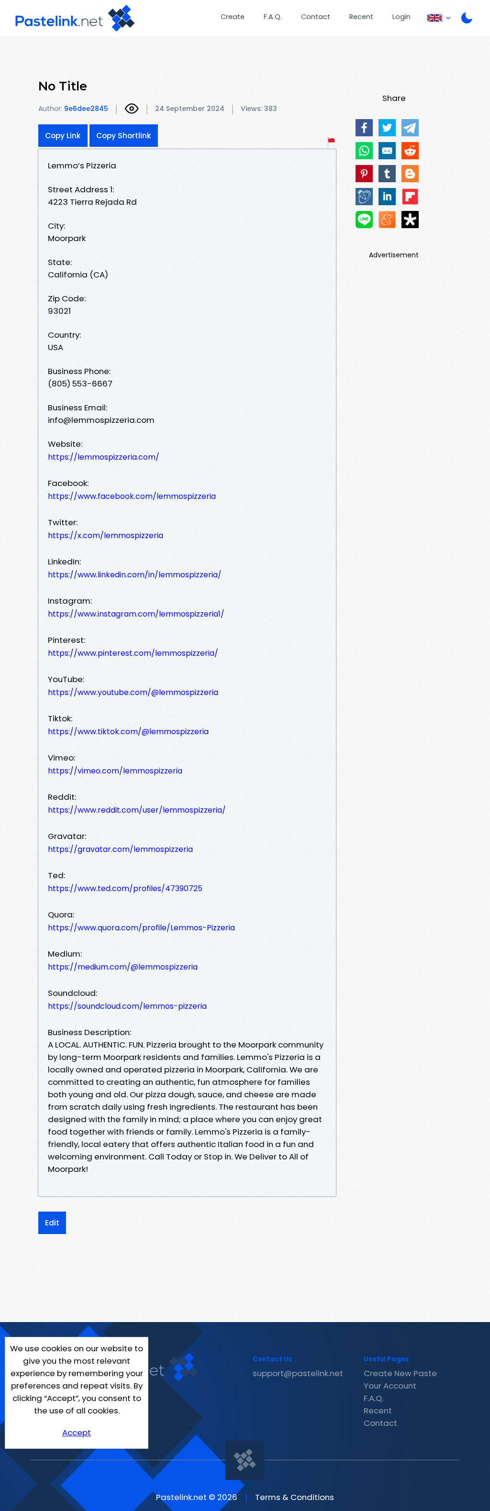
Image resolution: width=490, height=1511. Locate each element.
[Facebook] (364, 127)
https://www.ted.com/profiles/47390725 (125, 888)
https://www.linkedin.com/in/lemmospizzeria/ (135, 574)
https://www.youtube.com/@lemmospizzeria (133, 692)
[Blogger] (410, 173)
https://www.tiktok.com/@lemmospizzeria (128, 731)
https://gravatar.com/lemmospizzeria (120, 849)
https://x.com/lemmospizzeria (105, 535)
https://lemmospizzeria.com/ (103, 457)
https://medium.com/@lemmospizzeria (123, 966)
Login (401, 17)
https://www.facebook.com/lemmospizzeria (132, 496)
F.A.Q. (273, 17)
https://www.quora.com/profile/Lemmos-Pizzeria (141, 927)
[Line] (364, 219)
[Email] (387, 150)
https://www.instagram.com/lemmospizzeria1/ (136, 613)
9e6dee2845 (86, 108)
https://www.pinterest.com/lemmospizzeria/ (133, 653)
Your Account (390, 1385)
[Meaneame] (387, 219)
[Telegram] (410, 127)
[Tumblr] (387, 173)
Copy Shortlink (123, 136)
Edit (52, 1223)
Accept (76, 1432)
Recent (361, 17)
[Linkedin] (387, 196)
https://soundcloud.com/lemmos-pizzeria (127, 1006)
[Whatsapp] (364, 150)
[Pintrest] (364, 173)
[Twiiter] (387, 127)
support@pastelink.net (298, 1373)
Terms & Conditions (294, 1497)
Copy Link (63, 136)
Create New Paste (400, 1373)
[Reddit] (410, 150)
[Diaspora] (410, 219)
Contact (315, 17)
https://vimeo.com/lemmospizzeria (115, 770)
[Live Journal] (364, 196)
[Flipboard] (410, 196)
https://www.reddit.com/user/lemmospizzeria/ (137, 810)
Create (233, 17)
